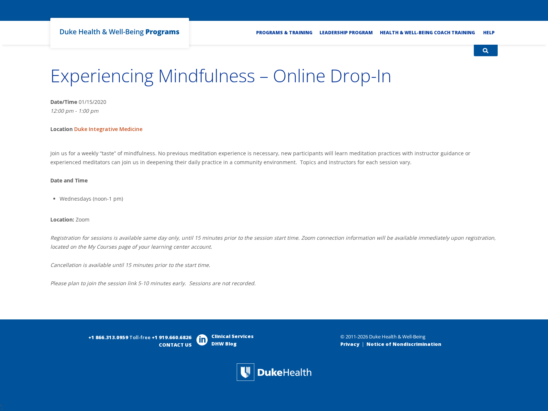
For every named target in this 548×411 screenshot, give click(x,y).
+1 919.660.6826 (172, 337)
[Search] (485, 50)
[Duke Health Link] (274, 379)
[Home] (119, 38)
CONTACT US (175, 344)
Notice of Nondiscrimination (403, 344)
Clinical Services (232, 336)
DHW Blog (224, 343)
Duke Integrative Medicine (108, 129)
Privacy (349, 344)
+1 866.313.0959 (108, 337)
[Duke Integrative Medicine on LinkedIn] (202, 343)
